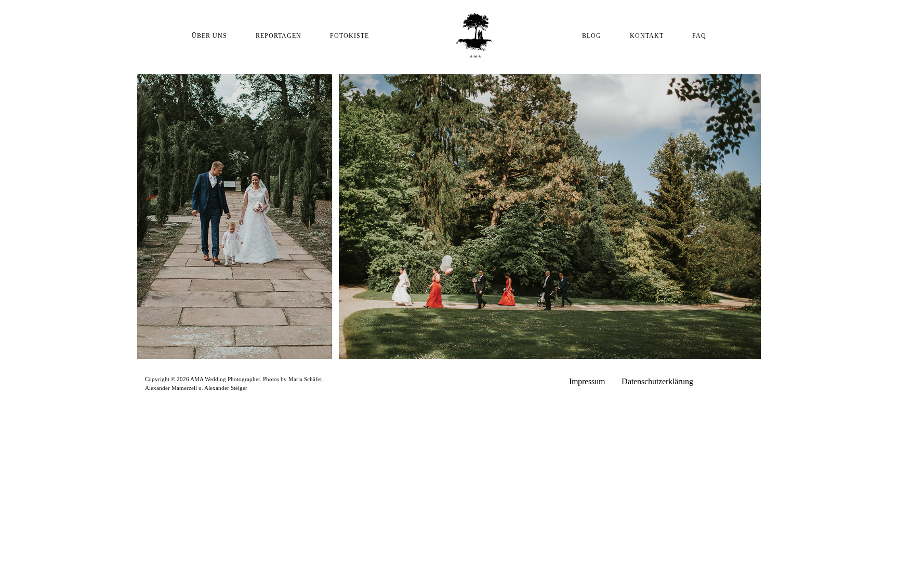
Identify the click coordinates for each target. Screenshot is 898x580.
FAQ (699, 35)
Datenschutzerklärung (657, 381)
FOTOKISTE (349, 35)
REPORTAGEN (278, 35)
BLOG (591, 35)
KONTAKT (647, 35)
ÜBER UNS (209, 35)
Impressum (587, 381)
